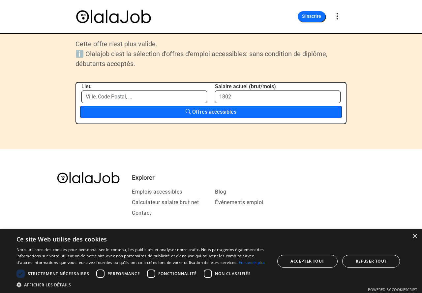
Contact (141, 213)
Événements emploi (239, 202)
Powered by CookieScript (392, 289)
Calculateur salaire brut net (165, 202)
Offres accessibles (213, 112)
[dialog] (211, 261)
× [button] (414, 236)
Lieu (86, 86)
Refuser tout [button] (371, 261)
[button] (141, 284)
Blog (220, 192)
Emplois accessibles (157, 192)
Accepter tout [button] (307, 261)
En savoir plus (252, 262)
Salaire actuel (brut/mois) (245, 86)
